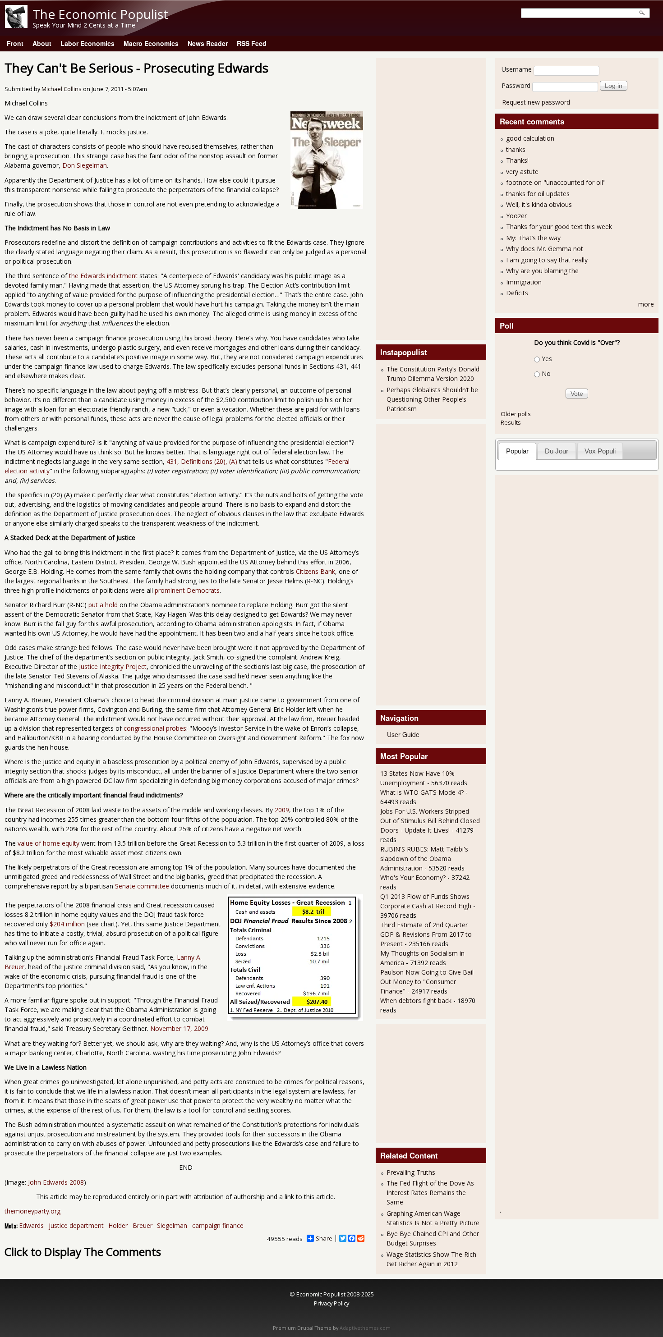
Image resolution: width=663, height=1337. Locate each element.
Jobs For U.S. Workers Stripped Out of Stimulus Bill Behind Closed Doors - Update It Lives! (430, 820)
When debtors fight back (415, 1000)
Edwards (31, 1225)
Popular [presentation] (517, 451)
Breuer (142, 1225)
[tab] (517, 451)
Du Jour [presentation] (556, 451)
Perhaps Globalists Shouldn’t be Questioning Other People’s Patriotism (432, 399)
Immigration (524, 282)
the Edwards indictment (103, 275)
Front (15, 43)
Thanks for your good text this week (559, 226)
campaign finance (218, 1225)
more (646, 304)
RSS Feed (252, 43)
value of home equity (48, 843)
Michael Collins (61, 89)
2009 (282, 810)
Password (516, 85)
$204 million (67, 924)
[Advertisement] (416, 198)
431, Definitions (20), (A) (201, 461)
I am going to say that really (547, 260)
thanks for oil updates (538, 193)
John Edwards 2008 (56, 1182)
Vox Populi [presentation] (600, 451)
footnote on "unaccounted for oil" (556, 182)
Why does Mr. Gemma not (544, 248)
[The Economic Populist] (16, 25)
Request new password (536, 102)
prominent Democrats (187, 590)
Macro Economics (151, 43)
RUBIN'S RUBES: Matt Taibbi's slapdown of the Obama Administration (424, 858)
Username (517, 69)
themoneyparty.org (32, 1211)
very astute (522, 171)
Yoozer (516, 215)
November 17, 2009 (179, 1028)
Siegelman (172, 1225)
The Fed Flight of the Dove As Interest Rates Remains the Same (430, 1192)
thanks (515, 149)
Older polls (516, 414)
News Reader (208, 43)
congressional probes (155, 728)
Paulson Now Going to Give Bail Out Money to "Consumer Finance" (427, 981)
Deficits (517, 292)
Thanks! (517, 160)
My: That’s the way (533, 238)
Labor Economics (87, 43)
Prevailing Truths (411, 1172)
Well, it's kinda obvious (539, 204)
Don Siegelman (84, 165)
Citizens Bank (315, 571)
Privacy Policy (331, 1303)
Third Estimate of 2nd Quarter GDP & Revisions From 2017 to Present (426, 934)
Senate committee (142, 886)
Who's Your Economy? (413, 877)
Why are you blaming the (542, 270)
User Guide (403, 734)
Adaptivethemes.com (365, 1328)
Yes (547, 358)
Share (324, 1238)
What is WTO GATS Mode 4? (422, 792)
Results (511, 422)
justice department (76, 1225)
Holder (118, 1225)
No (546, 373)
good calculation (530, 138)
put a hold (103, 604)
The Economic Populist (100, 14)
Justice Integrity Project (113, 666)
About (41, 43)
